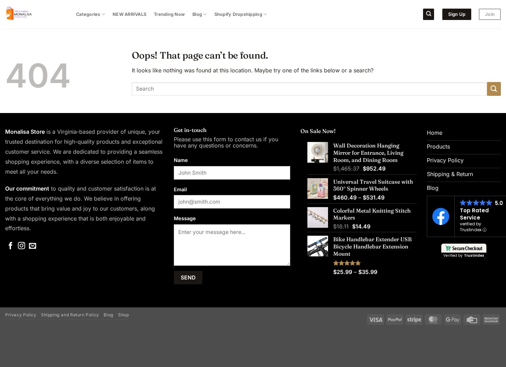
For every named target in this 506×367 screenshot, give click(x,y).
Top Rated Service (474, 214)
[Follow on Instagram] (21, 246)
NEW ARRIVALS (129, 14)
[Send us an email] (32, 246)
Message (185, 218)
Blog (197, 14)
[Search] (428, 14)
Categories (88, 14)
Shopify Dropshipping (238, 14)
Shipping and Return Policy (70, 314)
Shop (123, 314)
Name (181, 160)
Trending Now (169, 14)
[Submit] (494, 88)
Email (180, 189)
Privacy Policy (20, 314)
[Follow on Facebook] (10, 246)
